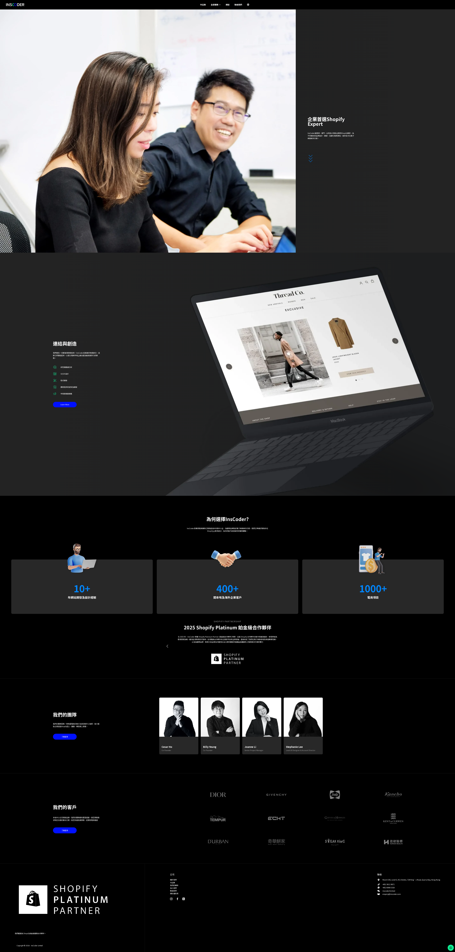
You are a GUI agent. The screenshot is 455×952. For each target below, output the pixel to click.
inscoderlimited (388, 891)
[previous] (167, 646)
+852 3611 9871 (388, 884)
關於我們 (173, 880)
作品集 (203, 4)
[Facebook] (177, 898)
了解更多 (64, 737)
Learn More (64, 405)
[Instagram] (171, 898)
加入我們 (173, 888)
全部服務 (215, 4)
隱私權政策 (174, 893)
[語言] (248, 5)
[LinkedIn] (183, 898)
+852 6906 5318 (388, 887)
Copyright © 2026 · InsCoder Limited (30, 945)
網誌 (228, 4)
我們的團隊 (174, 885)
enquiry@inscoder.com (391, 894)
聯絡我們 (238, 4)
